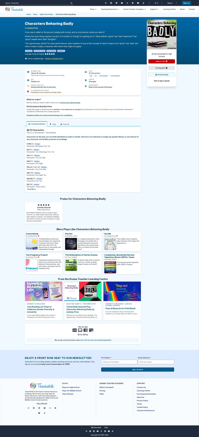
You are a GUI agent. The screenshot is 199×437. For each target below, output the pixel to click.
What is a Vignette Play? (54, 59)
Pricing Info (161, 68)
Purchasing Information (146, 394)
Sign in (170, 3)
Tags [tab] (54, 124)
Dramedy (29, 51)
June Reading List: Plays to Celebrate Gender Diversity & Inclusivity (40, 309)
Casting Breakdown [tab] (38, 124)
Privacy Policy (142, 401)
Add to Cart (161, 61)
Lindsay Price (32, 28)
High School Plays (46, 14)
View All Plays (67, 394)
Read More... (32, 189)
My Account (96, 427)
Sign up (186, 3)
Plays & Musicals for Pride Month (121, 308)
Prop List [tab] (66, 124)
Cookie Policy (142, 407)
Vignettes (61, 51)
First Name (106, 358)
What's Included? (107, 387)
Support (153, 9)
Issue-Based (51, 51)
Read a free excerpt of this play (100, 87)
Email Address (144, 358)
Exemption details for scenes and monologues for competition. (50, 115)
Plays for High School (70, 387)
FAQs (102, 394)
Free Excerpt (162, 75)
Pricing (102, 391)
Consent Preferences (146, 410)
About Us (140, 397)
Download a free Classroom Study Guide (46, 92)
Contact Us (141, 387)
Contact (192, 9)
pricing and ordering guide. (70, 102)
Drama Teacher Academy (133, 9)
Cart (106, 427)
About (182, 9)
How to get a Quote (162, 81)
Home (29, 14)
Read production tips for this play (43, 87)
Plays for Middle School (71, 391)
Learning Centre (169, 9)
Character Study (39, 51)
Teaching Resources (109, 9)
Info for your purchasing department (97, 340)
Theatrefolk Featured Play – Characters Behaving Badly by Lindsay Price (80, 309)
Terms (139, 404)
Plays (92, 9)
